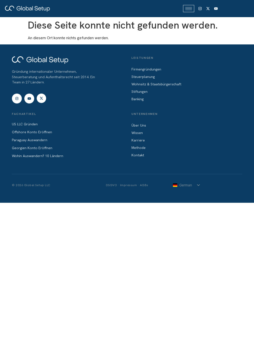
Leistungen (142, 58)
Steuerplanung (143, 76)
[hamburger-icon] (188, 8)
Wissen (137, 133)
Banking (137, 99)
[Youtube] (216, 8)
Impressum (128, 185)
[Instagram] (200, 8)
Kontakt (137, 155)
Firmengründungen (146, 69)
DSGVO (111, 185)
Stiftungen (139, 91)
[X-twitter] (208, 8)
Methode (138, 147)
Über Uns (138, 125)
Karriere (138, 140)
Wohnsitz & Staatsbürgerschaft (156, 84)
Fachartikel (24, 114)
